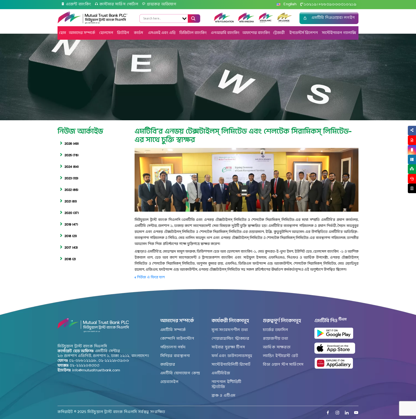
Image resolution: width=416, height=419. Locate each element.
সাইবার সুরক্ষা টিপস (228, 347)
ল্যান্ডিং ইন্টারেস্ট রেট (280, 356)
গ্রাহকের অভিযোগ (161, 4)
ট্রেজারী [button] (279, 33)
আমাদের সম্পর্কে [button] (82, 33)
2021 (68, 201)
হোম (62, 33)
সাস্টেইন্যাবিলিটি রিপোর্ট (231, 365)
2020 (68, 213)
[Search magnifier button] (192, 18)
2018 (68, 236)
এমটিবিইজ (221, 373)
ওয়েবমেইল (169, 382)
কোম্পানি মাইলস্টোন (177, 339)
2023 (68, 178)
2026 (68, 144)
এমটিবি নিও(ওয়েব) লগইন (333, 18)
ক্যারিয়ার (167, 365)
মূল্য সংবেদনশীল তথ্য (230, 330)
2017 (68, 248)
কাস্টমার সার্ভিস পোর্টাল (118, 4)
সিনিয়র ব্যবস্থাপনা (175, 356)
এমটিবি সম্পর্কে (173, 330)
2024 (68, 167)
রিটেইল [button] (123, 33)
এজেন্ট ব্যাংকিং (78, 4)
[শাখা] (412, 188)
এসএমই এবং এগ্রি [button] (162, 33)
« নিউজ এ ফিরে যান (150, 277)
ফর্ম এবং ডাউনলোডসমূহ (232, 356)
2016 (68, 259)
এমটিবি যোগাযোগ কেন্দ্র (180, 373)
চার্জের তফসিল (275, 330)
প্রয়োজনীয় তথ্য (275, 339)
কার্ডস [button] (139, 33)
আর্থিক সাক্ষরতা (276, 347)
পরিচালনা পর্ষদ (173, 347)
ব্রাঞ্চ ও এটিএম (223, 396)
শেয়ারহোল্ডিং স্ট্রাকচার (230, 339)
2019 (68, 225)
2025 (68, 155)
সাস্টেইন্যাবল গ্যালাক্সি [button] (339, 33)
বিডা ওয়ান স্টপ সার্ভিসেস (283, 365)
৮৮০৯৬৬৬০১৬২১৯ (338, 4)
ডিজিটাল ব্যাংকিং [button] (193, 33)
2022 (68, 190)
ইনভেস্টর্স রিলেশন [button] (303, 33)
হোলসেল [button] (106, 33)
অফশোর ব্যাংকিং (256, 33)
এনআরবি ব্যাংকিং (225, 33)
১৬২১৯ (310, 4)
